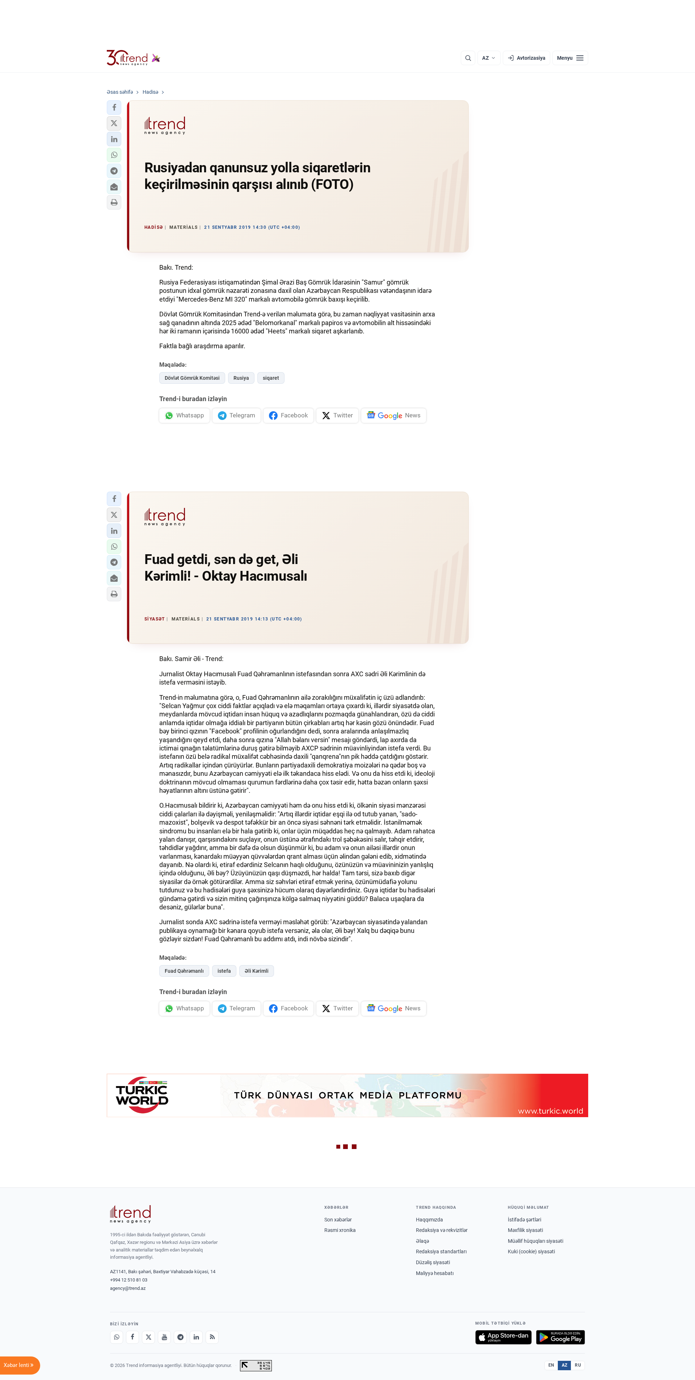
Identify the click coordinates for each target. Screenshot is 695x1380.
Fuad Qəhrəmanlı (184, 971)
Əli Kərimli (257, 971)
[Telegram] (180, 1337)
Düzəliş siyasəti (433, 1262)
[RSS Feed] (212, 1337)
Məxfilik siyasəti (525, 1230)
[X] (148, 1337)
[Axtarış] (468, 58)
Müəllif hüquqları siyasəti (535, 1241)
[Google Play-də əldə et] (560, 1337)
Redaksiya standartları (441, 1251)
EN (551, 1365)
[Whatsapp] (116, 1337)
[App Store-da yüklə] (503, 1337)
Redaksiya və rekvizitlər (442, 1230)
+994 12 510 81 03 (128, 1280)
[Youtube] (164, 1337)
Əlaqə (422, 1241)
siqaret (271, 378)
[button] (114, 107)
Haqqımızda (429, 1220)
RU (578, 1365)
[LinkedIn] (196, 1337)
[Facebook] (132, 1337)
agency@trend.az (128, 1288)
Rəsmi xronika (340, 1230)
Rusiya (241, 378)
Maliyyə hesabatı (435, 1273)
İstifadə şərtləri (524, 1220)
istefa (224, 971)
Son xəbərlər (338, 1220)
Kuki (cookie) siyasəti (531, 1251)
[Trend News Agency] (130, 1214)
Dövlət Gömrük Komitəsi (192, 378)
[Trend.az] (133, 58)
